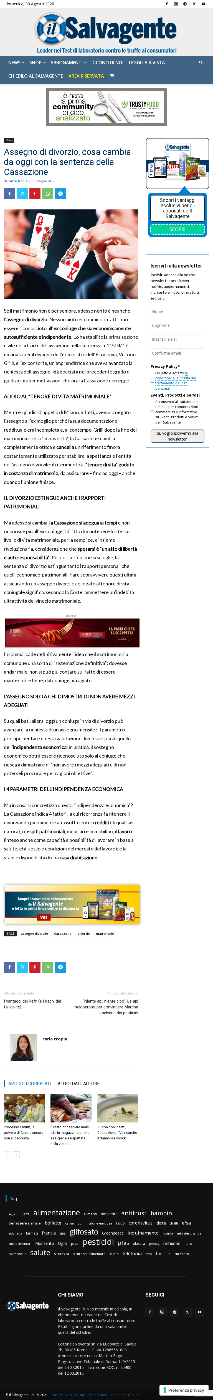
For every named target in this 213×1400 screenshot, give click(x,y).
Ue (168, 1254)
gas (63, 1233)
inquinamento (143, 1233)
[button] (200, 62)
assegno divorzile (34, 933)
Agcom (14, 1214)
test (149, 1253)
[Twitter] (194, 4)
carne (69, 1223)
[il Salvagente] (106, 32)
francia (49, 1233)
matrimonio (105, 933)
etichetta (15, 1233)
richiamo (172, 1243)
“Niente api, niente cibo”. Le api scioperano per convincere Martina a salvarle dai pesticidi (106, 1007)
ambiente (109, 1213)
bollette (53, 1223)
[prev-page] (7, 1154)
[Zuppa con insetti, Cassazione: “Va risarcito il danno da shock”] (117, 1108)
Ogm (62, 1243)
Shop (35, 63)
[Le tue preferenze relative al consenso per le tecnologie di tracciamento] (184, 1390)
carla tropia (18, 181)
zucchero (181, 1253)
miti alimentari (20, 1243)
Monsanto (44, 1243)
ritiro (188, 1243)
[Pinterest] (34, 193)
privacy (154, 1243)
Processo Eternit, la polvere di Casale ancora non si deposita (23, 1132)
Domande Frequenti (125, 1394)
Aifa (26, 1214)
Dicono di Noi (107, 63)
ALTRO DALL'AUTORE (79, 1083)
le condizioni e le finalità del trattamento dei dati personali (175, 381)
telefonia (132, 1253)
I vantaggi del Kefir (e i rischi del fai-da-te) (32, 1004)
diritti (174, 1223)
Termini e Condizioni (91, 1394)
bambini (162, 1213)
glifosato (84, 1232)
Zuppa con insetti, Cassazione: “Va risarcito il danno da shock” (117, 1132)
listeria (168, 1233)
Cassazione (63, 933)
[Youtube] (203, 4)
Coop (120, 1223)
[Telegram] (185, 4)
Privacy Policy (61, 1394)
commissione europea (95, 1223)
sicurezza (61, 1253)
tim (159, 1253)
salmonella (17, 1253)
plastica (139, 1243)
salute (40, 1252)
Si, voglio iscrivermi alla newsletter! (177, 436)
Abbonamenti (66, 63)
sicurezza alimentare (89, 1253)
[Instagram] (176, 4)
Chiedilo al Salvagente (35, 76)
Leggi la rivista (147, 63)
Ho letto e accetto (175, 381)
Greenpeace (113, 1233)
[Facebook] (167, 4)
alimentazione (56, 1212)
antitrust (134, 1213)
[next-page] (16, 1154)
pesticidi (98, 1242)
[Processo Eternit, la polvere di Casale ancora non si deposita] (24, 1108)
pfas (123, 1243)
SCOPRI (177, 229)
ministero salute (189, 1233)
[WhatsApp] (47, 193)
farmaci (32, 1233)
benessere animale (25, 1223)
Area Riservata (86, 76)
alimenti (90, 1214)
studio (114, 1254)
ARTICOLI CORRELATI (29, 1083)
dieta (161, 1223)
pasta (74, 1244)
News (14, 63)
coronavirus (141, 1223)
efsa (186, 1223)
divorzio (84, 933)
